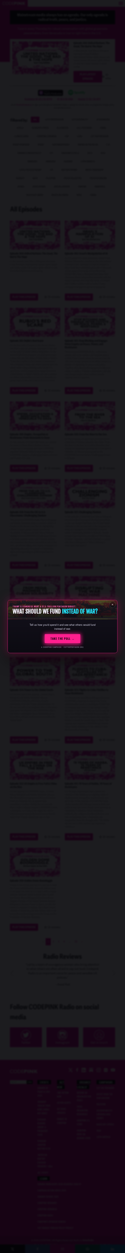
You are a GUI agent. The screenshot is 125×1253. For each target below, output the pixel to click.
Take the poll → (62, 639)
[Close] (112, 604)
